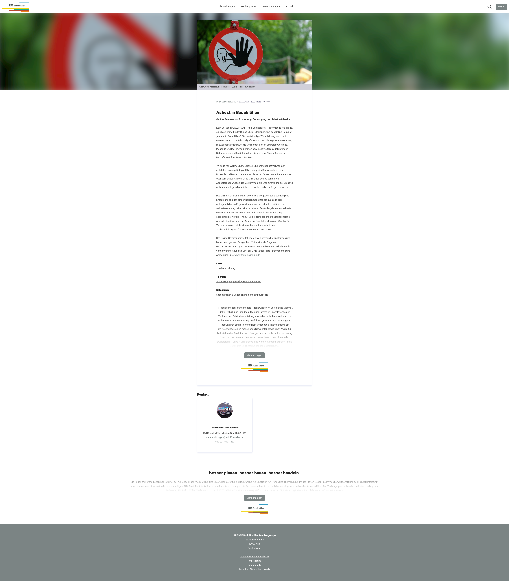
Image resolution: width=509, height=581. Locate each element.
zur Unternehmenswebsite (254, 556)
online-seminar (249, 294)
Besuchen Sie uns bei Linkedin (254, 569)
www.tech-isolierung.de (247, 255)
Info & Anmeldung (225, 268)
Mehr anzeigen (254, 355)
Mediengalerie (248, 6)
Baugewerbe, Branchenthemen (245, 281)
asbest (220, 294)
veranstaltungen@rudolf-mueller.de (224, 437)
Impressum (254, 560)
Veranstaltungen (271, 6)
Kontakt (290, 6)
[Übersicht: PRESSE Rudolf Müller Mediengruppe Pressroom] (15, 7)
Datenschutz (254, 565)
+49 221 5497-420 (224, 441)
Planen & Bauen (232, 294)
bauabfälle (262, 294)
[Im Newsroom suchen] (489, 7)
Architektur (222, 281)
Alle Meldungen (227, 6)
